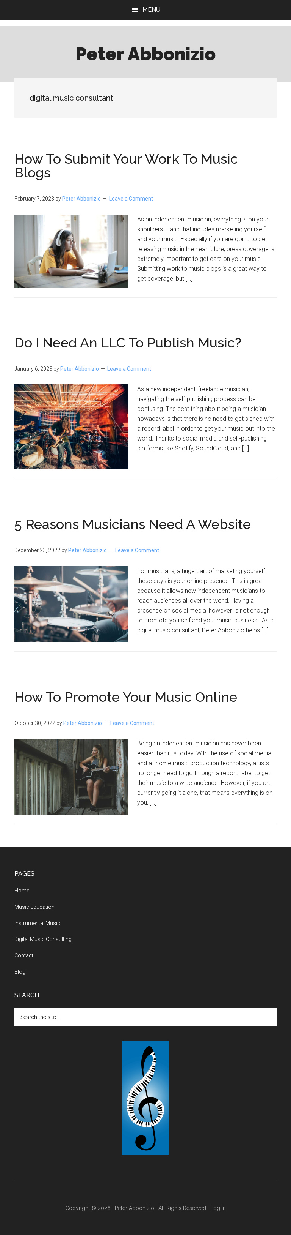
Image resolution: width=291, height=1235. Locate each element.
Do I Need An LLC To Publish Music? (127, 343)
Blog (19, 972)
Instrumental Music (37, 923)
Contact (23, 955)
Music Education (34, 907)
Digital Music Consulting (43, 939)
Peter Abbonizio (145, 54)
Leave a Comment (131, 199)
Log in (218, 1208)
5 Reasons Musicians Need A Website (132, 524)
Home (21, 891)
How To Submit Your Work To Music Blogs (126, 165)
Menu (151, 9)
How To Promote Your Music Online (125, 697)
